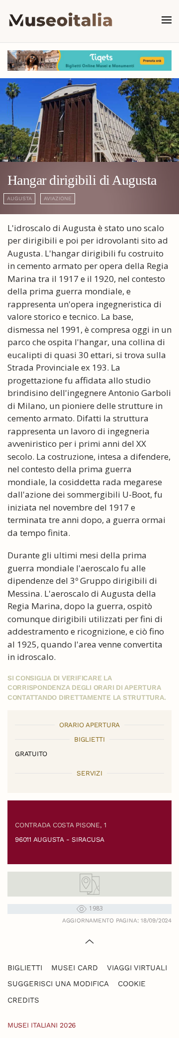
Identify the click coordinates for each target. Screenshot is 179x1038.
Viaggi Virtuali (137, 967)
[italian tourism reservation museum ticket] (89, 60)
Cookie (132, 983)
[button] (167, 20)
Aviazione (58, 198)
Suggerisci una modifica (58, 983)
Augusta (19, 198)
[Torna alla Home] (60, 20)
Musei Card (74, 967)
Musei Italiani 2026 (41, 1025)
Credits (23, 1000)
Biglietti (24, 967)
